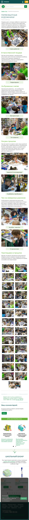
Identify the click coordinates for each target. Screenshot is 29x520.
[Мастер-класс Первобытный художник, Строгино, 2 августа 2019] (21, 349)
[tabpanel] (7, 432)
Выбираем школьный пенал (7, 435)
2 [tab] (15, 446)
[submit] (25, 6)
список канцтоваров (9, 461)
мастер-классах (19, 399)
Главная (3, 11)
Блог (6, 11)
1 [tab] (13, 446)
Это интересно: (14, 419)
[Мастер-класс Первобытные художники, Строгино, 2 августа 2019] (8, 268)
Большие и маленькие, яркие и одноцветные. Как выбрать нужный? (7, 440)
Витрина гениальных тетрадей (21, 435)
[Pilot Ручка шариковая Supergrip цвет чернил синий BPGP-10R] (21, 473)
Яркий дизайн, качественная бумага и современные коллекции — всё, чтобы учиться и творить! (21, 442)
